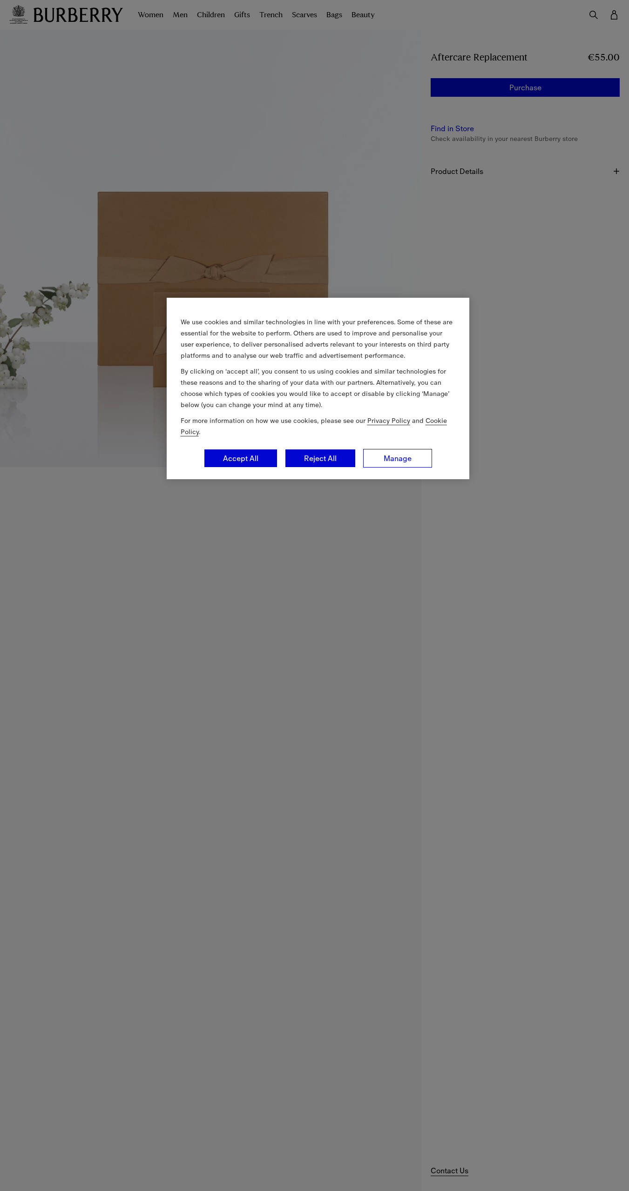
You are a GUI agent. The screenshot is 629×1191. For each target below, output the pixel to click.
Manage (398, 458)
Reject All (320, 458)
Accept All (240, 458)
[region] (318, 388)
